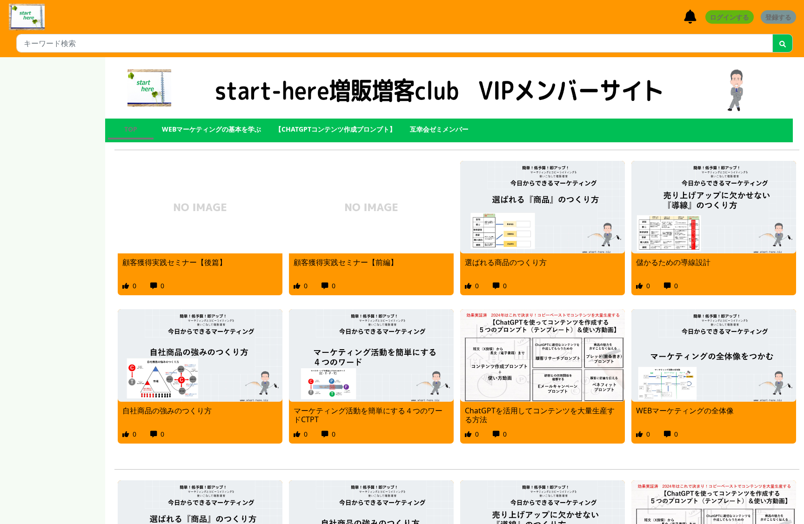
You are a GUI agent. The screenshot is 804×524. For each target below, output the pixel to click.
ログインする (729, 17)
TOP (130, 129)
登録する (778, 17)
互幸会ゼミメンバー (439, 129)
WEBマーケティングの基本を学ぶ (211, 129)
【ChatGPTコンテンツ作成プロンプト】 (335, 129)
